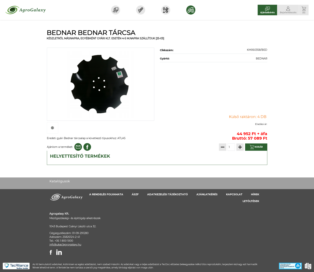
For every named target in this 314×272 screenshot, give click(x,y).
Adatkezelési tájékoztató (167, 194)
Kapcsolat (234, 194)
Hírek (255, 194)
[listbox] (100, 84)
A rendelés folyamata (106, 194)
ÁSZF (135, 194)
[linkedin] (59, 252)
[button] (304, 10)
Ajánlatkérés (207, 194)
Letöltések (251, 201)
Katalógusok (59, 181)
